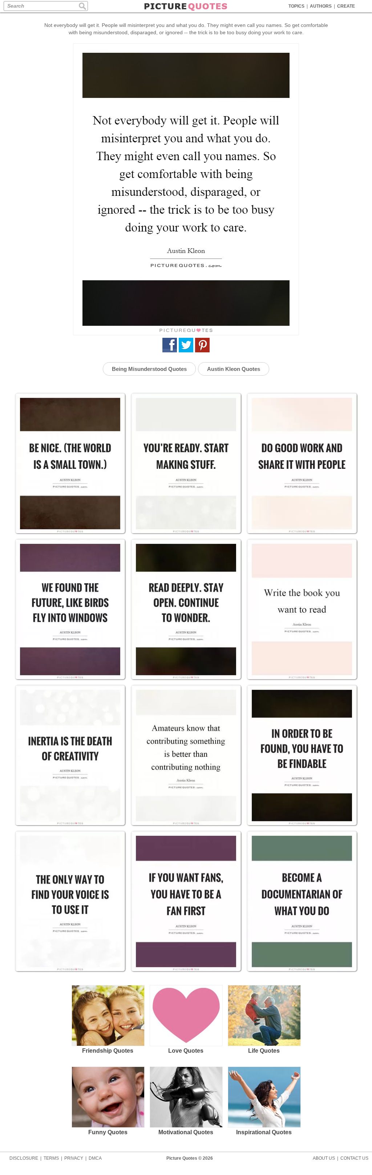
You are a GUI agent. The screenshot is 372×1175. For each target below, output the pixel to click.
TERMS (51, 1158)
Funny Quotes (108, 1132)
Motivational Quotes (185, 1132)
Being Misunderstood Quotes (149, 369)
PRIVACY (73, 1158)
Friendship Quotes (107, 1051)
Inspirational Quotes (264, 1132)
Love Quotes (185, 1051)
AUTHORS (321, 6)
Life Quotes (264, 1051)
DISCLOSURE (23, 1158)
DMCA (95, 1158)
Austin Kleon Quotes (233, 369)
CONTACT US (354, 1158)
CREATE (346, 6)
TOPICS (296, 6)
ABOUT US (324, 1158)
